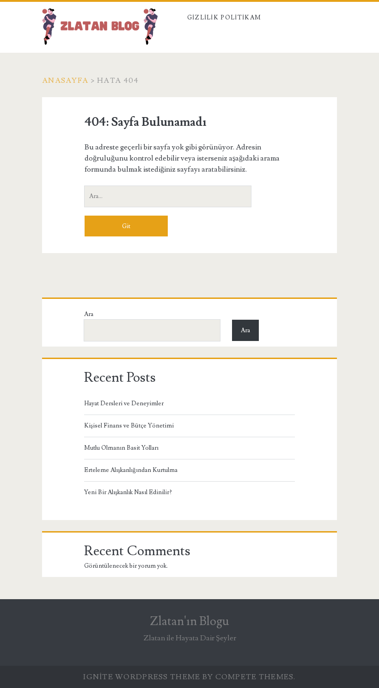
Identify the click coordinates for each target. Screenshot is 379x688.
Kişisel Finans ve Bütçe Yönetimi (129, 425)
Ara (88, 314)
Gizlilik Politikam (224, 17)
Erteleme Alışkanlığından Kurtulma (130, 470)
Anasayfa (65, 80)
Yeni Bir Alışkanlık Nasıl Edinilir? (128, 492)
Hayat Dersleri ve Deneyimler (124, 403)
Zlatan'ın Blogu (189, 621)
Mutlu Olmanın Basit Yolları (121, 448)
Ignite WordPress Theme (141, 677)
